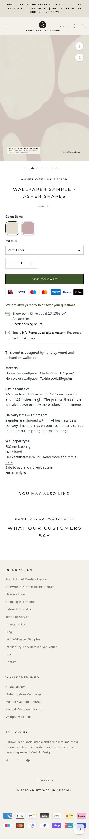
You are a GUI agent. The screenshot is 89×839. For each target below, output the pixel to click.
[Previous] (24, 168)
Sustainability (15, 687)
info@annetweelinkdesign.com (43, 332)
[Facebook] (7, 760)
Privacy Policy (15, 624)
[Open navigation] (6, 26)
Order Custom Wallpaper (23, 694)
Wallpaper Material (18, 717)
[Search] (75, 26)
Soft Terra (28, 228)
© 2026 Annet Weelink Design (44, 790)
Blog (8, 632)
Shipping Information (43, 431)
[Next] (65, 168)
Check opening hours (27, 324)
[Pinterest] (28, 760)
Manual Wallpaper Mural (23, 702)
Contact (10, 662)
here (9, 462)
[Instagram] (17, 760)
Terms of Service (17, 617)
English (42, 780)
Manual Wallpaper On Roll (24, 709)
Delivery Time (15, 594)
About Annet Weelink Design (26, 579)
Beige (12, 228)
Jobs (8, 654)
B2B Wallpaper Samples (22, 639)
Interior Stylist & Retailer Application (31, 647)
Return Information (19, 609)
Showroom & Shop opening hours (30, 587)
